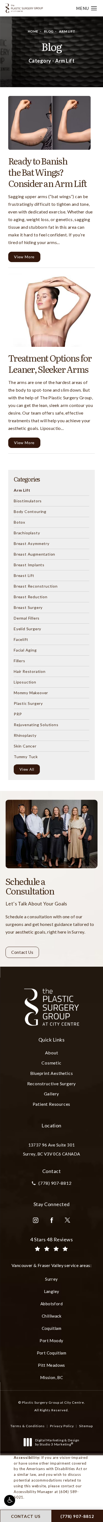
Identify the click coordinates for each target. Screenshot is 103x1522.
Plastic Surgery (28, 703)
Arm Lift (67, 31)
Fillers (19, 660)
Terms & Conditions (27, 1426)
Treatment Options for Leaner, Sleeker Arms (49, 363)
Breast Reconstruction (36, 586)
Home (33, 31)
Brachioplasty (27, 532)
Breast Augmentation (34, 554)
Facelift (21, 639)
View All (27, 769)
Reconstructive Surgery (51, 1083)
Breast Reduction (31, 596)
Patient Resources (52, 1104)
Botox (19, 522)
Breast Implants (29, 564)
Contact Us (22, 952)
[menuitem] (35, 1220)
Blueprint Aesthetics (51, 1073)
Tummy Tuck (26, 756)
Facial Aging (25, 650)
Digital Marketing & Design (57, 1442)
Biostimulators (28, 500)
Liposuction (25, 682)
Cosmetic (51, 1062)
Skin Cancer (25, 746)
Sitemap (86, 1426)
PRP (18, 714)
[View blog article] (49, 123)
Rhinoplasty (25, 735)
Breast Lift (24, 575)
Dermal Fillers (27, 618)
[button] (9, 1500)
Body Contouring (30, 511)
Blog (49, 31)
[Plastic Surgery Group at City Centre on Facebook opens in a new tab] (51, 1220)
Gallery (51, 1093)
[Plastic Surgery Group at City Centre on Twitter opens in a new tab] (67, 1220)
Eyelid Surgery (27, 628)
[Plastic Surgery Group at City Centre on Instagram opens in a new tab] (35, 1220)
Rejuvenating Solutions (36, 724)
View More (24, 256)
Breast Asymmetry (31, 543)
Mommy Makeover (31, 692)
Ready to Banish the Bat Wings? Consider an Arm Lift (47, 171)
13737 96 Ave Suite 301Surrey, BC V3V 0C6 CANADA (51, 1149)
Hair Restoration (30, 671)
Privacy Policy (62, 1426)
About (51, 1052)
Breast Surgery (28, 607)
